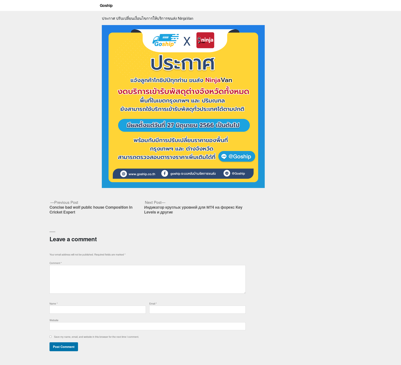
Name (53, 303)
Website (53, 320)
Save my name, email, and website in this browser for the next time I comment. (96, 336)
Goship (106, 5)
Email (153, 303)
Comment (55, 263)
